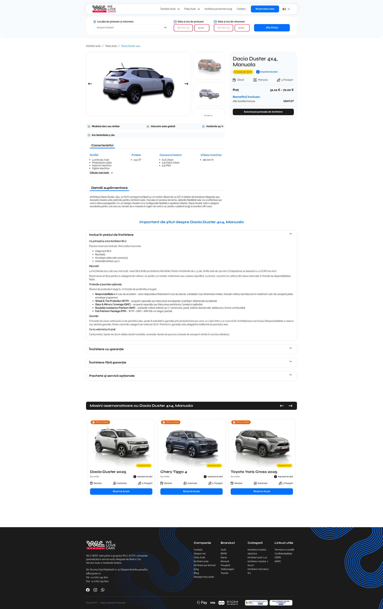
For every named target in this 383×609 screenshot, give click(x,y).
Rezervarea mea (265, 8)
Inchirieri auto (93, 46)
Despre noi (200, 553)
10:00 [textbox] (201, 27)
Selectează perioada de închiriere (263, 111)
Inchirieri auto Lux (257, 557)
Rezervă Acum (121, 491)
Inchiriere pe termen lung (218, 8)
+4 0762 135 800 (99, 577)
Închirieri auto (201, 561)
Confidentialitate (283, 553)
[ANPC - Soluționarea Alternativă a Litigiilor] (255, 603)
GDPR (278, 557)
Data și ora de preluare (190, 21)
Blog (196, 573)
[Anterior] (282, 405)
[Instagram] (96, 589)
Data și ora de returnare (231, 21)
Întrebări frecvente (204, 576)
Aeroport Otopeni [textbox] (105, 27)
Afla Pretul (272, 27)
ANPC (278, 561)
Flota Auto (190, 8)
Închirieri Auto (168, 8)
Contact (241, 8)
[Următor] (290, 405)
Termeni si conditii (284, 549)
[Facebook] (88, 589)
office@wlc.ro (93, 573)
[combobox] (131, 27)
